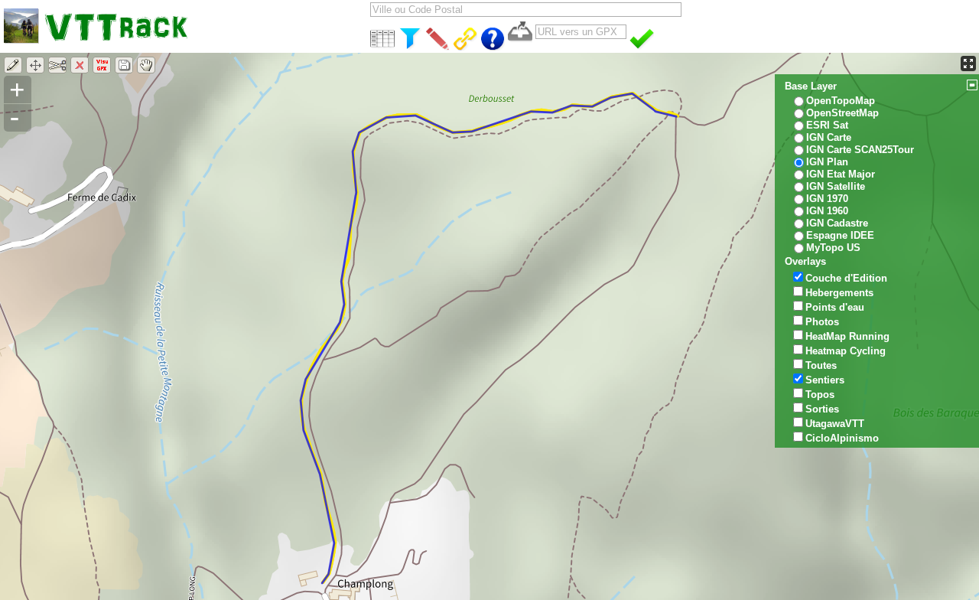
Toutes (821, 365)
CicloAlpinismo (842, 438)
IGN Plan (827, 162)
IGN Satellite (835, 186)
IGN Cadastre (837, 223)
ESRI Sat (827, 125)
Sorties (822, 409)
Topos (819, 394)
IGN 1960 (827, 211)
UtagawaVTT (834, 423)
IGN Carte (828, 137)
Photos (822, 322)
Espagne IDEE (840, 235)
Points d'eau (834, 307)
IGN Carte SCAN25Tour (860, 149)
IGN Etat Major (840, 174)
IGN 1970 (827, 198)
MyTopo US (833, 247)
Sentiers (824, 380)
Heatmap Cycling (845, 351)
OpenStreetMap (842, 113)
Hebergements (839, 292)
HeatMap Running (847, 336)
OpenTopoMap (840, 100)
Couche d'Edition (846, 278)
